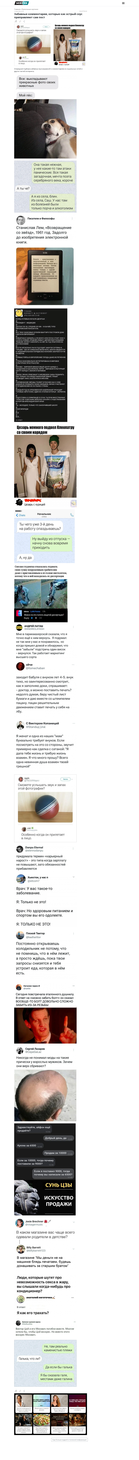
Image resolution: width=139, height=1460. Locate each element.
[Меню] (123, 3)
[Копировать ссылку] (20, 21)
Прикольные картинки (30, 9)
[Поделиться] (24, 21)
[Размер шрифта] (15, 21)
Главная (17, 9)
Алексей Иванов (83, 11)
